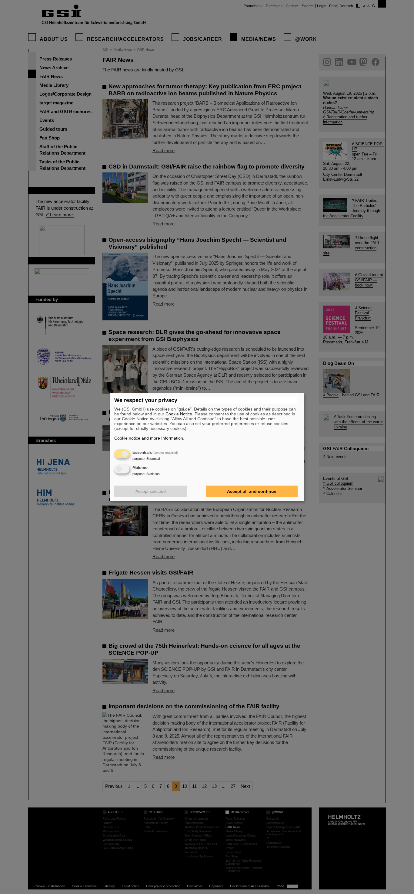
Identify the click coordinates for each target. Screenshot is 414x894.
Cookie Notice (178, 413)
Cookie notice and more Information (148, 438)
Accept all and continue (251, 491)
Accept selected (150, 491)
